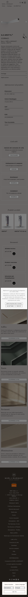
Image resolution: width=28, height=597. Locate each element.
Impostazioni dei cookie (14, 303)
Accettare (10, 306)
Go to (14, 591)
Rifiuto (19, 306)
